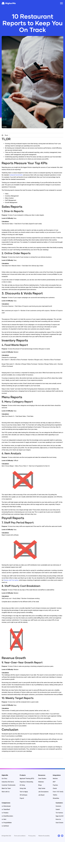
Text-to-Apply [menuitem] (24, 791)
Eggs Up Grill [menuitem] (59, 816)
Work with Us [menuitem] (5, 791)
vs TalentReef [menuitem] (6, 809)
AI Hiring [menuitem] (22, 785)
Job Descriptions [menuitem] (43, 791)
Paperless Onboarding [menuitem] (26, 782)
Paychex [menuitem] (55, 785)
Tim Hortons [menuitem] (59, 813)
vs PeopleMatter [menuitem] (7, 822)
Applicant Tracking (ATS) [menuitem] (27, 778)
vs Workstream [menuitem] (6, 806)
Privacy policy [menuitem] (32, 835)
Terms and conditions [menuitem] (19, 835)
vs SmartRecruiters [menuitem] (7, 816)
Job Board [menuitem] (41, 795)
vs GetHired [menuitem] (5, 826)
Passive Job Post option (11, 580)
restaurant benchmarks (16, 175)
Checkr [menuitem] (55, 788)
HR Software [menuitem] (23, 795)
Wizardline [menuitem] (56, 798)
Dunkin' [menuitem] (58, 809)
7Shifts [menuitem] (55, 795)
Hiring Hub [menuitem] (23, 788)
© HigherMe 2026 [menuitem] (6, 835)
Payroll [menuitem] (22, 798)
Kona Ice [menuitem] (58, 819)
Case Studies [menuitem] (42, 778)
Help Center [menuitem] (41, 788)
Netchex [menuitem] (55, 778)
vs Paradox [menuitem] (5, 813)
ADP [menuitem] (54, 782)
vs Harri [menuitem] (4, 819)
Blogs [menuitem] (40, 785)
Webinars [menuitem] (41, 782)
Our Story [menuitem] (4, 778)
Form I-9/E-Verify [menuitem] (58, 791)
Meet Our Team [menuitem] (6, 788)
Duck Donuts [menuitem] (59, 822)
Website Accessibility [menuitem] (44, 835)
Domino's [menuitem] (58, 806)
